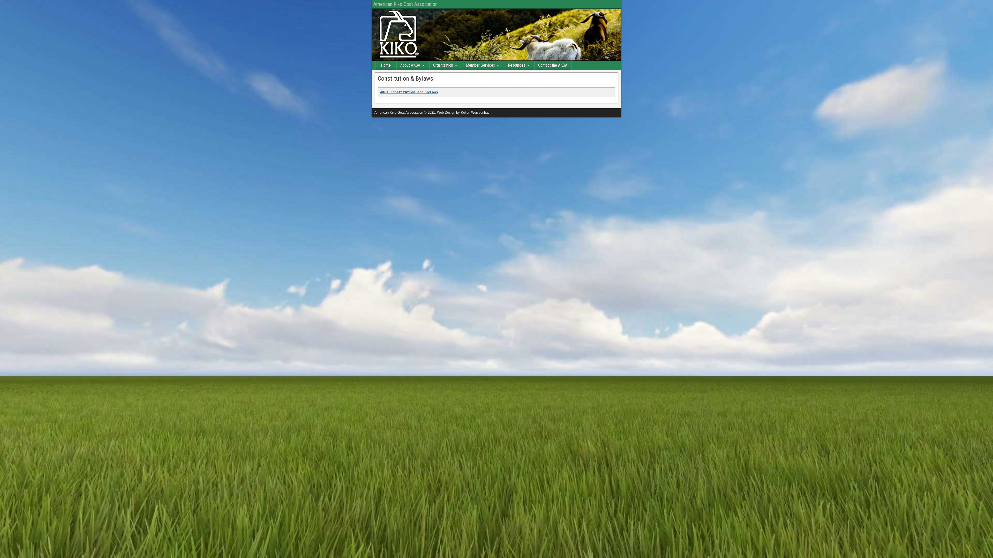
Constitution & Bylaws (405, 78)
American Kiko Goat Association (405, 4)
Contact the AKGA (552, 65)
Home (386, 65)
